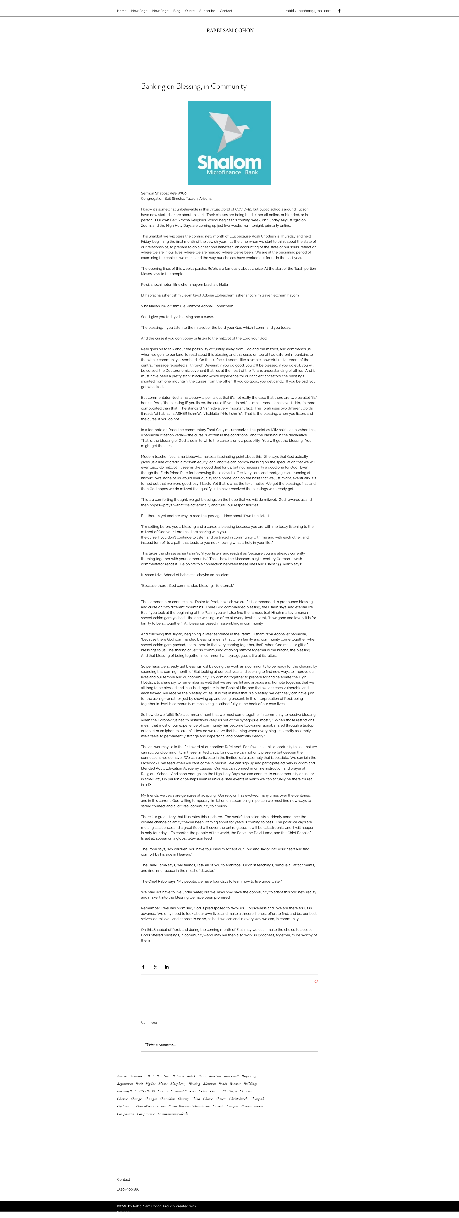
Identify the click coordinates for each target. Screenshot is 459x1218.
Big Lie (151, 1084)
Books (223, 1084)
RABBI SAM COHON (230, 30)
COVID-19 (147, 1091)
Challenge (230, 1091)
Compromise (146, 1114)
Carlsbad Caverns (183, 1091)
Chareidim (167, 1099)
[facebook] (339, 10)
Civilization (125, 1106)
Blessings (209, 1084)
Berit (139, 1084)
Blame (163, 1084)
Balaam (178, 1076)
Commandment (252, 1106)
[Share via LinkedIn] (166, 967)
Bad (151, 1076)
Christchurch (238, 1099)
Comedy (218, 1106)
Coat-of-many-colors (151, 1106)
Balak (191, 1076)
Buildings (250, 1084)
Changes (151, 1099)
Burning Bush (127, 1091)
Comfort (233, 1106)
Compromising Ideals (173, 1114)
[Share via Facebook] (143, 967)
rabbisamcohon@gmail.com (309, 11)
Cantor (163, 1091)
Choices (221, 1099)
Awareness (137, 1076)
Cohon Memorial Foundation (189, 1106)
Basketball (231, 1076)
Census (215, 1091)
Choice (208, 1099)
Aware (122, 1076)
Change (136, 1099)
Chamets (246, 1091)
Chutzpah (257, 1099)
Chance (122, 1099)
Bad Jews (163, 1076)
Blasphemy (178, 1084)
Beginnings (125, 1084)
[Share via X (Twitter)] (155, 967)
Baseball (215, 1076)
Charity (183, 1099)
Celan (203, 1091)
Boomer (235, 1084)
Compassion (125, 1114)
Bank (202, 1076)
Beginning (249, 1076)
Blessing (194, 1084)
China (195, 1099)
